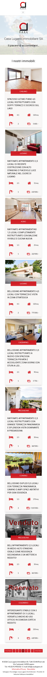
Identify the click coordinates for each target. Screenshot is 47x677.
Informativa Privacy (19, 669)
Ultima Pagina (38, 650)
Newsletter (31, 669)
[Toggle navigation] (23, 12)
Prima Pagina (8, 650)
